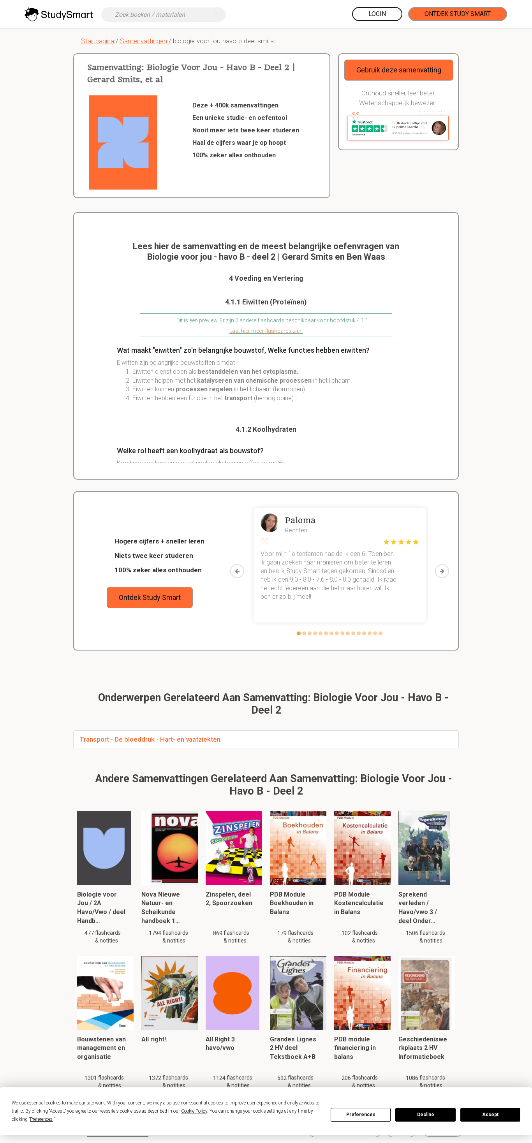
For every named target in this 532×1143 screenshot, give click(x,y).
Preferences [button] (41, 1119)
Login (377, 14)
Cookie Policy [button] (194, 1111)
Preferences (360, 1114)
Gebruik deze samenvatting (398, 70)
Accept (490, 1114)
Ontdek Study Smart (458, 14)
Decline (425, 1114)
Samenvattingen (143, 41)
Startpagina (97, 41)
